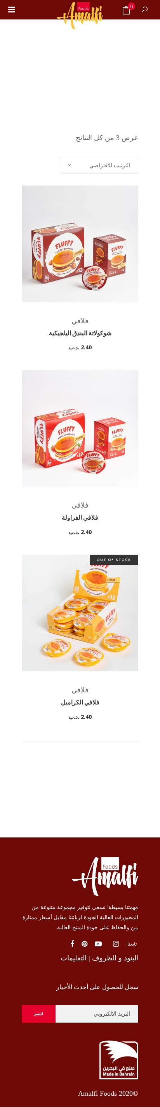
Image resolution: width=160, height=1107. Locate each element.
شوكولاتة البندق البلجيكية (80, 333)
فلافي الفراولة (80, 517)
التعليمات (74, 958)
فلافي (80, 321)
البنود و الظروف (115, 958)
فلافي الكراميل (80, 702)
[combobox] (99, 165)
